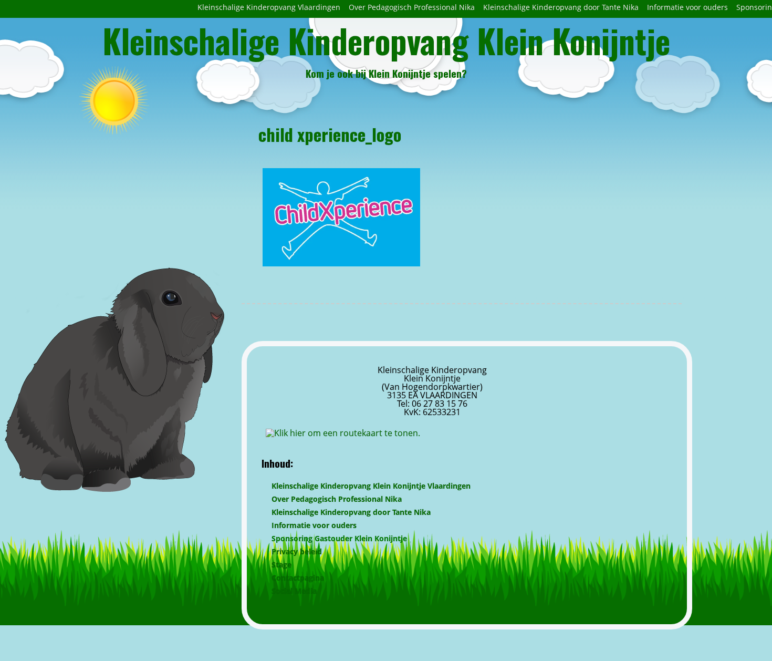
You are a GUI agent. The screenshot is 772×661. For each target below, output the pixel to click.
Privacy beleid (297, 551)
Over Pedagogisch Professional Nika (412, 7)
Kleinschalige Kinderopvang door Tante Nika (561, 7)
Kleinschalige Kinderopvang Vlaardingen (268, 7)
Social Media (294, 591)
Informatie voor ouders (687, 7)
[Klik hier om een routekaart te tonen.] (343, 433)
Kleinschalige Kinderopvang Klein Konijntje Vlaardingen (371, 486)
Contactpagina (298, 578)
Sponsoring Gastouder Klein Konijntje (339, 538)
